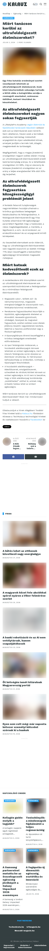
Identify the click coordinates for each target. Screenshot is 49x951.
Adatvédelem (40, 945)
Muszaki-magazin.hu (24, 931)
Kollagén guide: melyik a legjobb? (13, 820)
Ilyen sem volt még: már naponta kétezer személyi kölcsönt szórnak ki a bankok (24, 727)
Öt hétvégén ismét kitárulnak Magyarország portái (22, 684)
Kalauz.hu (27, 413)
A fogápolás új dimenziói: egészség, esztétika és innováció (35, 873)
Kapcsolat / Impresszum (9, 946)
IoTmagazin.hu (33, 927)
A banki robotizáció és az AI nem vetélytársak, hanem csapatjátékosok (24, 640)
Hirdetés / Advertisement (25, 946)
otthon (7, 427)
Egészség (17, 14)
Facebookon (36, 419)
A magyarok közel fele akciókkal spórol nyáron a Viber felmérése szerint (24, 595)
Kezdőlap (6, 14)
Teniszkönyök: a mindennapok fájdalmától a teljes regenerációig (36, 824)
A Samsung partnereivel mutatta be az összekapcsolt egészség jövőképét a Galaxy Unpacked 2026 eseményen (12, 881)
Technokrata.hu (16, 927)
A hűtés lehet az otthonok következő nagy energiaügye (22, 552)
